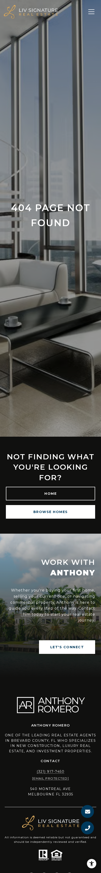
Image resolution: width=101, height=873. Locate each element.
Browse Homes (50, 512)
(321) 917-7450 (50, 771)
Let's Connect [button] (67, 647)
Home (50, 493)
